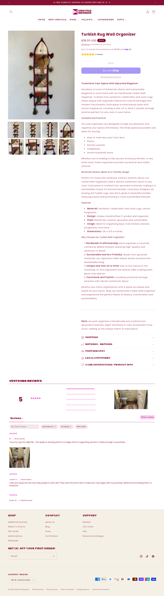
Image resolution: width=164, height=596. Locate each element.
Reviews (87, 522)
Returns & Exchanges (93, 536)
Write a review (147, 417)
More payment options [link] (111, 77)
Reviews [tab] (16, 418)
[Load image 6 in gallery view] (33, 147)
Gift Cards (13, 531)
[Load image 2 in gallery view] (33, 130)
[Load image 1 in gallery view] (16, 130)
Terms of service (67, 589)
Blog (47, 526)
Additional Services (17, 522)
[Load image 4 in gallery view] (67, 130)
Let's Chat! (88, 526)
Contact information (100, 589)
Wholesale (13, 540)
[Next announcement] (155, 2)
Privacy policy (52, 589)
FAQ (85, 531)
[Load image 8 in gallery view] (67, 147)
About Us (49, 522)
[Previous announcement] (9, 2)
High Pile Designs (22, 589)
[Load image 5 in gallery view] (16, 147)
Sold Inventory (15, 536)
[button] (11, 12)
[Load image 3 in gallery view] (50, 130)
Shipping (85, 44)
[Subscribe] (53, 556)
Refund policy (38, 589)
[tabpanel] (82, 464)
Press (48, 531)
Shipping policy (83, 589)
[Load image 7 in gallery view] (50, 147)
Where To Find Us (16, 526)
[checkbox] (81, 426)
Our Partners (51, 536)
